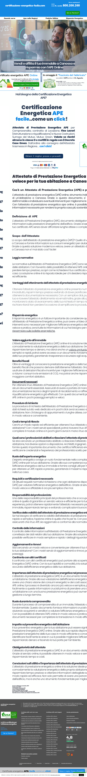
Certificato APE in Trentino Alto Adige (54, 750)
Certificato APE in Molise (51, 731)
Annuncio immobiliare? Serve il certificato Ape (30, 728)
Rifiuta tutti (75, 775)
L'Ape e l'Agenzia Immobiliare (18, 689)
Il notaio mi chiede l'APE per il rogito (20, 690)
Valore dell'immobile (70, 716)
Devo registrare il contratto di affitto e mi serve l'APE (23, 691)
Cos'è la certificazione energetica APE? (20, 685)
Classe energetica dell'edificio (72, 718)
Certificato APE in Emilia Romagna (53, 724)
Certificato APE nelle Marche (52, 729)
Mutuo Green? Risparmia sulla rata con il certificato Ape (31, 733)
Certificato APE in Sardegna (52, 744)
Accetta (81, 775)
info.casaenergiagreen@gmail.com (58, 705)
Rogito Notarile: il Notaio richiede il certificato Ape (31, 716)
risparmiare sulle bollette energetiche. (33, 331)
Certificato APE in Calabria (51, 720)
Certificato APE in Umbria (51, 752)
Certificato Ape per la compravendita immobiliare (31, 718)
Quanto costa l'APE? (16, 687)
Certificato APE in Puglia (51, 741)
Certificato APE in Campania (52, 722)
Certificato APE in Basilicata (52, 718)
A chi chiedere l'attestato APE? (19, 688)
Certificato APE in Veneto (51, 754)
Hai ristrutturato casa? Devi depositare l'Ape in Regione (30, 723)
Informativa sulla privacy (55, 775)
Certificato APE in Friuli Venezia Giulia (54, 727)
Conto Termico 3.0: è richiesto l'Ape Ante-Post (30, 735)
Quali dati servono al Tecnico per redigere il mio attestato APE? (25, 692)
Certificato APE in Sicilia (51, 746)
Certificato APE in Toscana (51, 748)
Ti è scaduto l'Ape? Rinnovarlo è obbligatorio (30, 726)
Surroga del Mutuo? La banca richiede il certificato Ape (32, 730)
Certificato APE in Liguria (51, 735)
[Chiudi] (85, 775)
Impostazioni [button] (68, 775)
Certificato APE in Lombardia (52, 737)
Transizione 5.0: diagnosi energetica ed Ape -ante (31, 737)
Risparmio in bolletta (70, 720)
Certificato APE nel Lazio (51, 733)
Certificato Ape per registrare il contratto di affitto (31, 720)
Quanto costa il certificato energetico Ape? (30, 740)
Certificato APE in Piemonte (51, 739)
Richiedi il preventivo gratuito (29, 754)
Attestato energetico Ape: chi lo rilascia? (29, 742)
